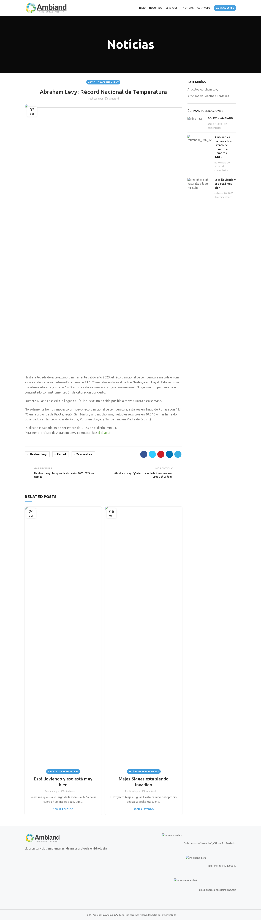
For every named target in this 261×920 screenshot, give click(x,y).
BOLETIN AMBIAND (220, 118)
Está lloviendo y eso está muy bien (225, 183)
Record (61, 454)
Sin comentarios (223, 197)
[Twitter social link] (152, 454)
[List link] (184, 866)
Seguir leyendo (63, 809)
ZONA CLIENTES (225, 8)
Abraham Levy (38, 454)
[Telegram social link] (177, 454)
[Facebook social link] (143, 454)
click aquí (104, 432)
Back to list (103, 472)
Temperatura (84, 454)
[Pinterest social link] (160, 454)
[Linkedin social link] (169, 454)
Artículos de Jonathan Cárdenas (208, 96)
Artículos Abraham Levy (103, 82)
